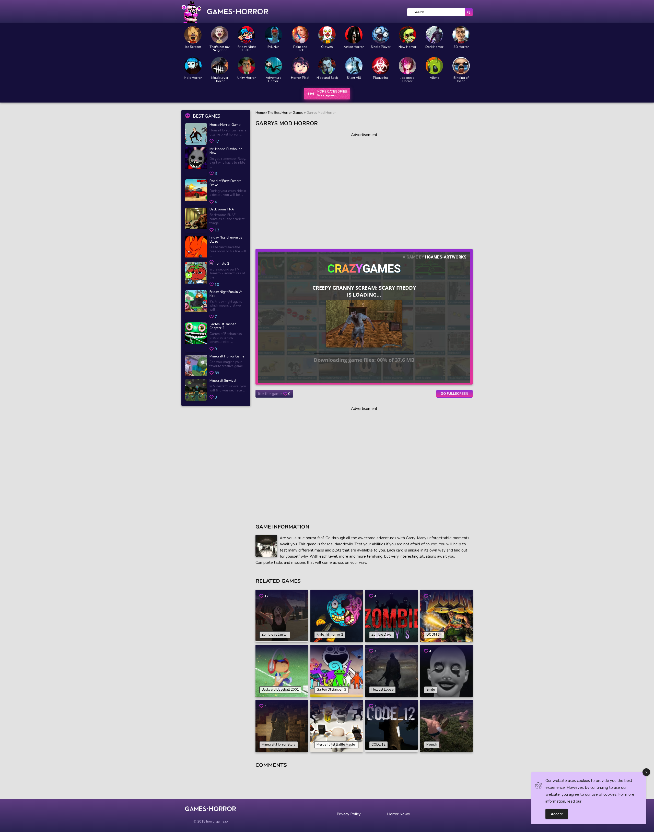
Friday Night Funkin (247, 48)
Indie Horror (193, 78)
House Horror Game (224, 125)
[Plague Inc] (380, 65)
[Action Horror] (354, 34)
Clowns (327, 47)
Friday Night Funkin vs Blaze (225, 240)
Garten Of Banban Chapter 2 (222, 326)
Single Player (381, 47)
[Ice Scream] (193, 34)
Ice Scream (193, 47)
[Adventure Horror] (273, 65)
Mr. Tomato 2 (219, 264)
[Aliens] (434, 65)
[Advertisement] (364, 189)
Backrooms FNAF (222, 210)
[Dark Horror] (434, 34)
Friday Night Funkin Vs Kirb (225, 294)
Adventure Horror (273, 79)
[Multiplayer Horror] (219, 65)
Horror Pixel (300, 78)
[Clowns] (327, 34)
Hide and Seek (327, 78)
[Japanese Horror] (407, 65)
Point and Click (300, 48)
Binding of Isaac (461, 79)
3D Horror (461, 47)
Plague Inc (380, 78)
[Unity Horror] (246, 65)
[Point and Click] (300, 34)
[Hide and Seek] (327, 65)
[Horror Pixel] (300, 65)
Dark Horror (434, 47)
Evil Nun (273, 47)
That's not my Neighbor (220, 48)
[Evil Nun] (273, 34)
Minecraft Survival (222, 381)
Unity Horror (246, 78)
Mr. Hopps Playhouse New (225, 151)
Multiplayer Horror (219, 79)
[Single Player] (380, 34)
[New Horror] (407, 34)
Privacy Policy (349, 814)
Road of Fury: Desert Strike (225, 183)
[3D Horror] (461, 34)
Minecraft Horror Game (226, 357)
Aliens (434, 78)
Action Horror (354, 47)
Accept (557, 814)
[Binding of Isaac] (461, 65)
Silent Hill (354, 78)
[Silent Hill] (354, 65)
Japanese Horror (407, 79)
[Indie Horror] (193, 65)
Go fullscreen (454, 393)
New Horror (407, 47)
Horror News (398, 814)
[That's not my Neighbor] (219, 34)
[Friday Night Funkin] (246, 34)
